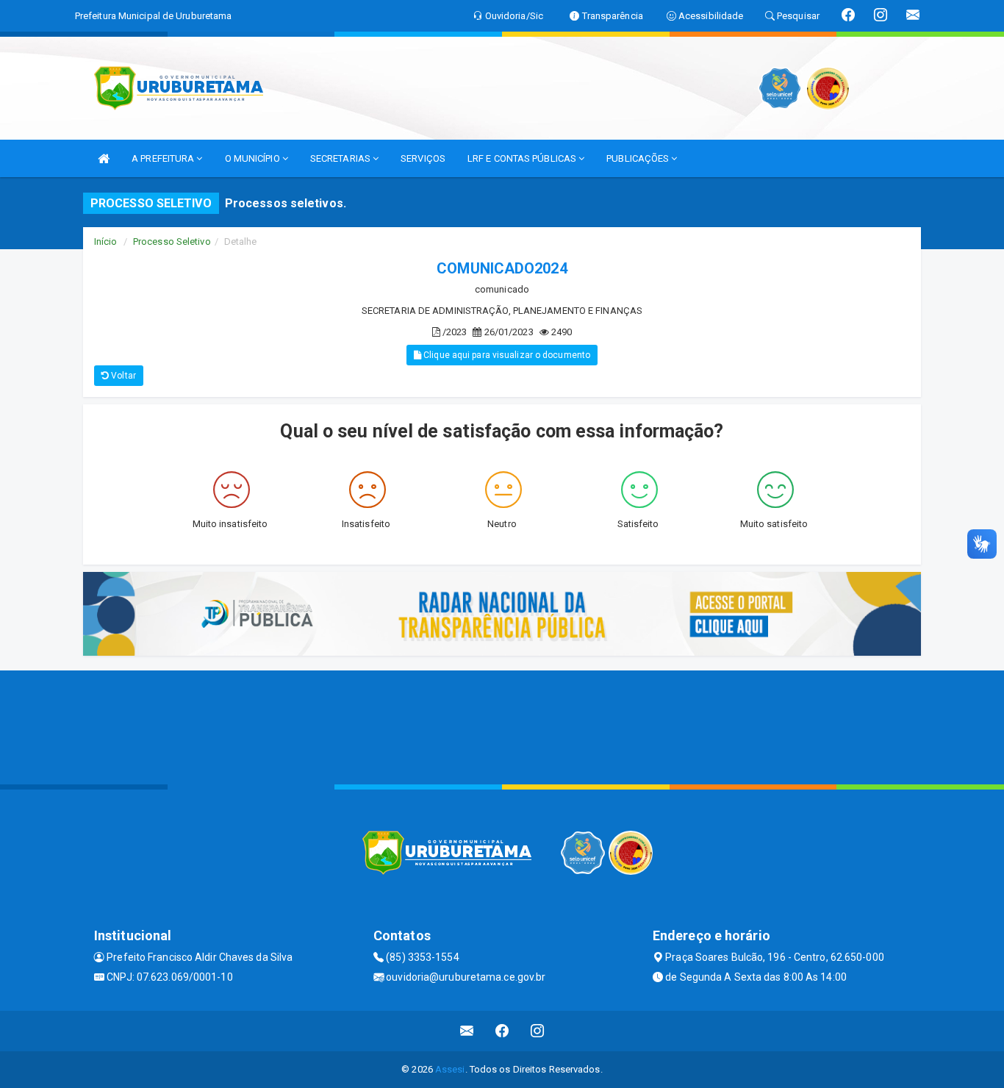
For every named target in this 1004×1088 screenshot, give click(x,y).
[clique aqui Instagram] (538, 1031)
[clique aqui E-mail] (467, 1031)
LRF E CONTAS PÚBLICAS (522, 158)
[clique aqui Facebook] (502, 1031)
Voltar (122, 376)
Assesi (450, 1069)
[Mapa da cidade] (502, 725)
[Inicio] (103, 158)
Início (106, 241)
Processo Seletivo (172, 241)
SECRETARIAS (341, 158)
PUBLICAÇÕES (638, 158)
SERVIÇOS (423, 158)
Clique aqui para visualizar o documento (505, 355)
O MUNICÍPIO (253, 158)
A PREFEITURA (164, 158)
